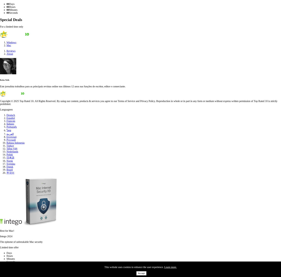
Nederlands (12, 151)
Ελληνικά (11, 137)
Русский (11, 139)
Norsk (10, 161)
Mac (9, 45)
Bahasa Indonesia (16, 142)
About (10, 53)
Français (11, 121)
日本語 (10, 157)
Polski (10, 154)
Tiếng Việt (12, 148)
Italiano (10, 124)
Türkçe (10, 145)
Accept (141, 273)
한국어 (10, 172)
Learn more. (170, 267)
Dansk (10, 166)
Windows (11, 42)
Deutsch (11, 115)
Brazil (10, 169)
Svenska (11, 163)
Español (11, 118)
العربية (10, 134)
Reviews (11, 51)
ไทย (9, 130)
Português (12, 126)
